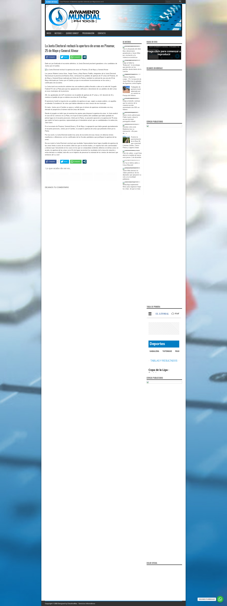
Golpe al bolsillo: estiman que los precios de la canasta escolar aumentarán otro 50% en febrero (131, 105)
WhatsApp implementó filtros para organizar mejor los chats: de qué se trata (132, 187)
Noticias (58, 33)
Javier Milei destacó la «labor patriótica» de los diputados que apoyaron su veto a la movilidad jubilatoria (132, 175)
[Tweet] (64, 57)
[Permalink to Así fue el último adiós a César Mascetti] (131, 160)
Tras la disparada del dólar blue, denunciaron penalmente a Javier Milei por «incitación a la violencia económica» (132, 53)
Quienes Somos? (72, 33)
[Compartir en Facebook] (51, 57)
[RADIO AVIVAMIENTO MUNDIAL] (73, 24)
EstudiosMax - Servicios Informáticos (81, 603)
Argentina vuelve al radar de (69, 2)
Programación (88, 33)
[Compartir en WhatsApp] (76, 57)
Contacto (102, 33)
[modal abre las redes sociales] (85, 57)
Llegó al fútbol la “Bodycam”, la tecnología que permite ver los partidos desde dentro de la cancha (132, 67)
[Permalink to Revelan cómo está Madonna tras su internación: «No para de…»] (131, 124)
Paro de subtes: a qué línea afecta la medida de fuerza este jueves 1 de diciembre (132, 155)
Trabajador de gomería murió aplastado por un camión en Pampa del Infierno (132, 91)
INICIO (49, 33)
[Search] (180, 2)
